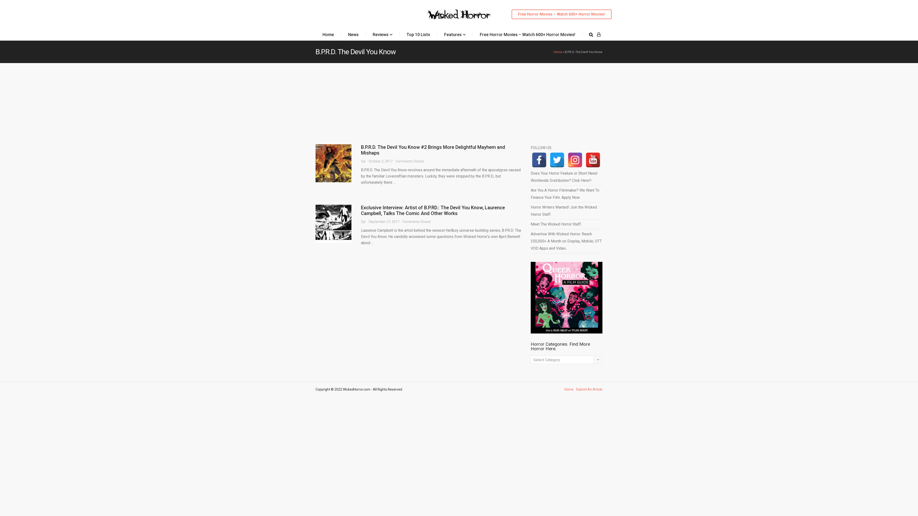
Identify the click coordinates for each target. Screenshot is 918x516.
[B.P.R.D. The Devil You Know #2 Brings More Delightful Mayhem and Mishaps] (333, 163)
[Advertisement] (459, 98)
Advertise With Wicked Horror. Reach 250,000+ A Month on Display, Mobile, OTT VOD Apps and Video (566, 241)
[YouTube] (593, 159)
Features (453, 34)
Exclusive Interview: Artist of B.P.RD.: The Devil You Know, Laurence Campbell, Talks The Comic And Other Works (433, 210)
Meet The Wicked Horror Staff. (556, 224)
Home (328, 34)
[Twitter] (557, 159)
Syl (363, 161)
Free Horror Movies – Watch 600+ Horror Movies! (561, 14)
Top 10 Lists (418, 34)
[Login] (598, 35)
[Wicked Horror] (459, 14)
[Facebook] (539, 159)
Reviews (380, 34)
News (353, 34)
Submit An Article (589, 389)
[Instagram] (575, 159)
